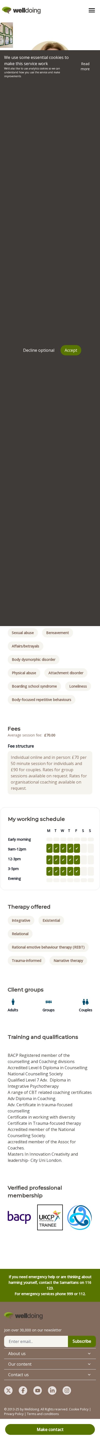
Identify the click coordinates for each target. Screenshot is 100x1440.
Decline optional (38, 350)
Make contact (50, 1429)
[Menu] (92, 10)
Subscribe (82, 1341)
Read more (85, 66)
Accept (71, 350)
